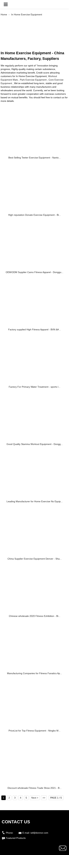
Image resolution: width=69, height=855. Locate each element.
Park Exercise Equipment (33, 79)
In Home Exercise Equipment (26, 14)
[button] (6, 4)
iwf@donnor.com (39, 832)
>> (44, 797)
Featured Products (16, 838)
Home (4, 14)
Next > (34, 797)
